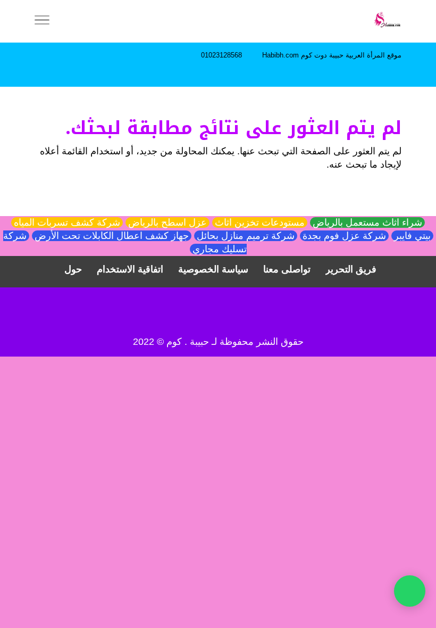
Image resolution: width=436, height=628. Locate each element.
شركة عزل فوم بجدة (344, 235)
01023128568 (221, 55)
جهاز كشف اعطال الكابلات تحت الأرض (111, 235)
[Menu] (42, 21)
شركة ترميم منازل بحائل (245, 235)
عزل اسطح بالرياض (167, 222)
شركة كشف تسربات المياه (67, 222)
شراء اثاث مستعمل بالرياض (367, 222)
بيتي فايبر (412, 235)
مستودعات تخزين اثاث (259, 222)
